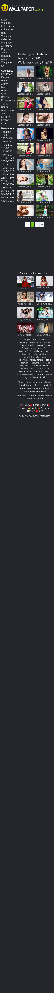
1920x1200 (7, 171)
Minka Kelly (39, 351)
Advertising (7, 110)
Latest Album (8, 26)
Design (5, 97)
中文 (35, 404)
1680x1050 (7, 161)
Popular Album (5, 50)
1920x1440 (7, 174)
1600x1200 (7, 164)
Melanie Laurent (35, 342)
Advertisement (45, 395)
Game (4, 90)
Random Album (6, 57)
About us (21, 395)
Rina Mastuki (35, 354)
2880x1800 (7, 187)
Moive (4, 87)
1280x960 (6, 148)
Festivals (6, 120)
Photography (8, 100)
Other (4, 123)
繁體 (40, 410)
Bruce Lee (36, 356)
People (5, 77)
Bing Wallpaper (6, 34)
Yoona (35, 377)
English (26, 404)
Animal (5, 83)
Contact (40, 398)
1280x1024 (7, 157)
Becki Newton (31, 365)
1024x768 (6, 134)
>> (42, 224)
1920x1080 (7, 167)
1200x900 (7, 138)
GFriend (41, 374)
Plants (4, 80)
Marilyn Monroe (35, 345)
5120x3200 (7, 200)
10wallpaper (23, 7)
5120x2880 (7, 197)
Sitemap (31, 398)
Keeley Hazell (36, 348)
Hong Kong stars (36, 362)
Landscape (7, 74)
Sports (5, 106)
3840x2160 (7, 190)
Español (34, 408)
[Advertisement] (35, 33)
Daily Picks (7, 29)
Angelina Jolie (30, 339)
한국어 (32, 410)
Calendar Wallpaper (6, 41)
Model (42, 377)
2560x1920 (7, 184)
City (3, 93)
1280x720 (6, 141)
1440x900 (7, 154)
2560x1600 (7, 181)
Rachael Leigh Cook (33, 371)
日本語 (43, 404)
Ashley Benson (36, 359)
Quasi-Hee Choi (29, 374)
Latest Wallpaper (6, 21)
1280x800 (7, 144)
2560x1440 (7, 177)
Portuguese (46, 408)
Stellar (30, 351)
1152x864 (6, 131)
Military (5, 116)
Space (4, 103)
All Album (6, 45)
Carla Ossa (34, 368)
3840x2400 (7, 194)
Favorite (32, 395)
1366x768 (6, 151)
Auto (3, 113)
